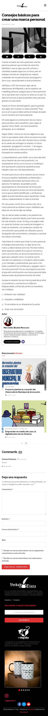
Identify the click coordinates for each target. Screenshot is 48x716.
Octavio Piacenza (9, 459)
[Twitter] (24, 704)
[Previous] (22, 443)
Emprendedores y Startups (16, 429)
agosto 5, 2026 (10, 395)
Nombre (6, 519)
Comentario (7, 489)
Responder (7, 466)
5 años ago (23, 459)
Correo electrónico (10, 529)
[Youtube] (29, 704)
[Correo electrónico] (23, 341)
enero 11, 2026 (10, 437)
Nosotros (8, 600)
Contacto (17, 600)
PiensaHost (24, 712)
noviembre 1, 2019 (8, 24)
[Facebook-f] (19, 704)
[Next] (26, 443)
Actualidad (9, 386)
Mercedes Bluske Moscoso (16, 328)
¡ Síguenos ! (10, 700)
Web (4, 540)
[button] (19, 690)
